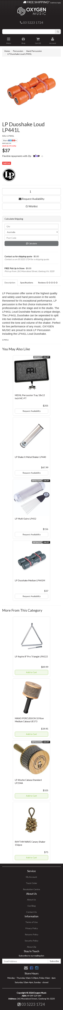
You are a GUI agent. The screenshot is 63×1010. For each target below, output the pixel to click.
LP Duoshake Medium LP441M (30, 580)
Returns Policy (31, 934)
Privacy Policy (31, 928)
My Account (31, 877)
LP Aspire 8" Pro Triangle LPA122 (31, 656)
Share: (5, 140)
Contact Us (31, 912)
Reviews (42, 282)
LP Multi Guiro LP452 (25, 518)
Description (10, 282)
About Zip (31, 947)
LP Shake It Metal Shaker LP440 (30, 457)
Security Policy (31, 940)
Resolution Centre (31, 889)
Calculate (32, 243)
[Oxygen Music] (31, 10)
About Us (31, 899)
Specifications (26, 282)
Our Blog (31, 906)
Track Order (31, 883)
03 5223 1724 (33, 1004)
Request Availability (32, 198)
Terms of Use (31, 922)
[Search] (58, 31)
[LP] (31, 174)
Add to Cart (31, 672)
